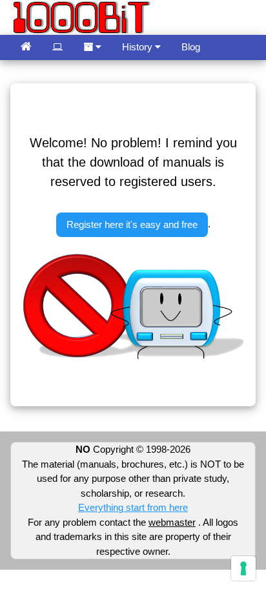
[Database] (57, 47)
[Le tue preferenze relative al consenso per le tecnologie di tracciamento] (243, 568)
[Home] (26, 47)
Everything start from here (133, 507)
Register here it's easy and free (132, 224)
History (138, 46)
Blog (190, 46)
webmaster (172, 522)
